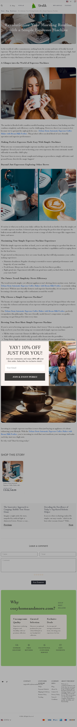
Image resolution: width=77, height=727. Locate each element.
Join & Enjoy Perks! (25, 377)
